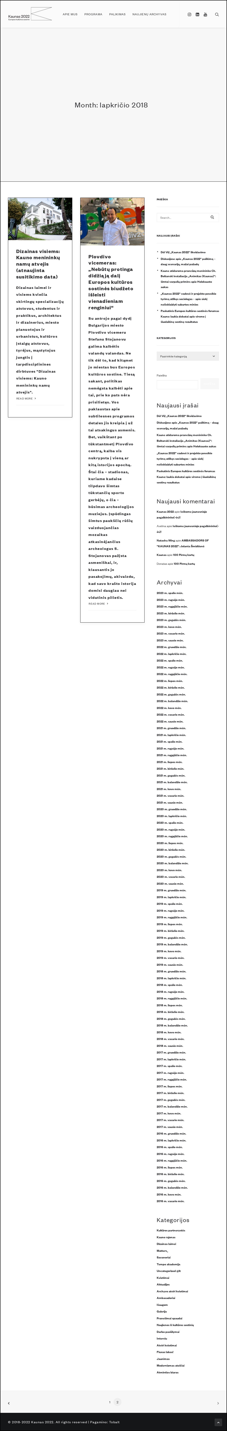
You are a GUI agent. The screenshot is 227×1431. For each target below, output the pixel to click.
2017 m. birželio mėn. (170, 1092)
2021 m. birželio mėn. (170, 768)
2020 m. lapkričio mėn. (172, 816)
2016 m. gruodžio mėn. (171, 1133)
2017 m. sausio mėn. (170, 1126)
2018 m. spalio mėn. (170, 984)
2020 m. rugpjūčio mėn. (172, 836)
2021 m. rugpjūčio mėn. (172, 755)
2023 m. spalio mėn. (170, 592)
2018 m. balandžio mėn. (172, 1025)
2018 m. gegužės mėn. (171, 1018)
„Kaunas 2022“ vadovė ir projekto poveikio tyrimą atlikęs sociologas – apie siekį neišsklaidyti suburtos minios (188, 298)
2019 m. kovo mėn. (169, 951)
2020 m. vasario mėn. (171, 876)
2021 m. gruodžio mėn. (171, 728)
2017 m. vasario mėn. (170, 1120)
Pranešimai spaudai (169, 1318)
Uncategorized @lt (169, 1270)
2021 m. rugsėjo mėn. (170, 748)
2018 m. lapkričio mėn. (171, 978)
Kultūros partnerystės (171, 1230)
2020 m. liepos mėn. (170, 843)
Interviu (162, 1338)
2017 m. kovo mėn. (169, 1113)
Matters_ (162, 1250)
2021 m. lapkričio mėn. (171, 734)
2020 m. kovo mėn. (169, 870)
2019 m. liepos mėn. (170, 924)
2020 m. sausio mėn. (170, 883)
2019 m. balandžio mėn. (172, 944)
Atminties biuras (167, 1372)
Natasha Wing (166, 540)
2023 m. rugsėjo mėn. (171, 599)
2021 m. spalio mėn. (169, 741)
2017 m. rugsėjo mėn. (170, 1072)
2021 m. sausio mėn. (170, 802)
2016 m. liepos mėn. (170, 1167)
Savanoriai (163, 1257)
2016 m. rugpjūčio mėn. (172, 1160)
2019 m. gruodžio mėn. (171, 890)
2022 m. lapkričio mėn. (171, 653)
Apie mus (70, 14)
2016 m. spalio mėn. (170, 1147)
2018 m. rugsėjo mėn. (170, 991)
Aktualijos (163, 1284)
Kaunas (161, 554)
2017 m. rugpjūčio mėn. (172, 1079)
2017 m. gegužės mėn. (171, 1099)
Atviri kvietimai (167, 1345)
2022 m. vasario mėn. (171, 714)
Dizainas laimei (166, 1243)
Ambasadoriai (166, 1297)
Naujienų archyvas (149, 14)
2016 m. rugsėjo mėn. (170, 1153)
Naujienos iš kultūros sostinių (175, 1324)
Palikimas (117, 14)
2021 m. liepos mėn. (169, 761)
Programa (93, 14)
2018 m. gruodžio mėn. (171, 971)
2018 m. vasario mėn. (170, 1038)
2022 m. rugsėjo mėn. (171, 667)
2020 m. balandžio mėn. (172, 863)
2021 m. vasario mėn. (170, 795)
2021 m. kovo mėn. (169, 789)
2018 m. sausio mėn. (170, 1045)
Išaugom (162, 1304)
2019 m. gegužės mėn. (171, 937)
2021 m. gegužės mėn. (171, 775)
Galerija (162, 1311)
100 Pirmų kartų (183, 554)
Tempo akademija (168, 1264)
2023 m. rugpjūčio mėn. (172, 606)
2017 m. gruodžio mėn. (171, 1052)
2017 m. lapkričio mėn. (171, 1059)
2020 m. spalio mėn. (170, 822)
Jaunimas (163, 1358)
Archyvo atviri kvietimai (172, 1291)
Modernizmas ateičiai (170, 1365)
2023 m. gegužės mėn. (171, 619)
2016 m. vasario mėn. (170, 1201)
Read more (24, 398)
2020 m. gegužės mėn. (171, 856)
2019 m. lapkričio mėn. (171, 897)
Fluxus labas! (165, 1351)
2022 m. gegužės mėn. (171, 694)
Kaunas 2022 (165, 511)
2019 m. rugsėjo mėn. (170, 910)
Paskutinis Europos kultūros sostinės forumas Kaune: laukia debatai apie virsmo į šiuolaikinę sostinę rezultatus (190, 316)
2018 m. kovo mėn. (169, 1032)
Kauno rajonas (166, 1237)
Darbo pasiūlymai (168, 1331)
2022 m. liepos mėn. (170, 680)
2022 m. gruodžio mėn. (171, 646)
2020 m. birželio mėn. (171, 849)
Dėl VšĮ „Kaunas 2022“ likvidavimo (183, 252)
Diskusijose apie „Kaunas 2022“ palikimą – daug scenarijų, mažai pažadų (188, 261)
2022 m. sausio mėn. (170, 721)
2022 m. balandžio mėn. (172, 701)
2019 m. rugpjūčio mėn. (172, 917)
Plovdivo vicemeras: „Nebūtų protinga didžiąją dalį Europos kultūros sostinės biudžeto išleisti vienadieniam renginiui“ (110, 282)
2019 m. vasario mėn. (170, 957)
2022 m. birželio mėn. (171, 687)
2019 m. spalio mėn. (170, 903)
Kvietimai (163, 1277)
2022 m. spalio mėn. (170, 660)
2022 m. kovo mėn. (169, 707)
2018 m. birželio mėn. (170, 1011)
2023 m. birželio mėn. (171, 613)
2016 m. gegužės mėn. (171, 1180)
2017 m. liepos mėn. (169, 1086)
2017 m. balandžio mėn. (172, 1106)
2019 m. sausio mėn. (170, 964)
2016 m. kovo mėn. (169, 1194)
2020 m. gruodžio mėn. (172, 809)
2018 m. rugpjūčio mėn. (172, 998)
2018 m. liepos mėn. (170, 1005)
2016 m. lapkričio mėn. (171, 1140)
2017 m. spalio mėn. (169, 1065)
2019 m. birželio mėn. (170, 930)
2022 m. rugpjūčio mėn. (172, 674)
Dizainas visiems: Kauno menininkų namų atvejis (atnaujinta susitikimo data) (38, 264)
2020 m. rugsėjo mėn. (171, 829)
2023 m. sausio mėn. (170, 640)
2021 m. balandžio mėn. (172, 782)
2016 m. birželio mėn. (170, 1174)
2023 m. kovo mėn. (169, 626)
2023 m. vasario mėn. (171, 633)
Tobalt (114, 1421)
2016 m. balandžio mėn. (172, 1187)
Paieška (162, 375)
